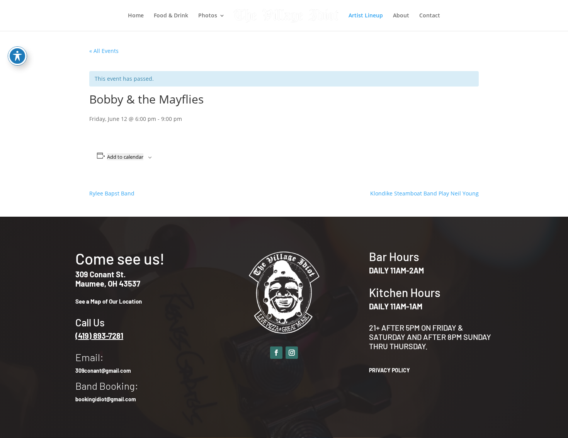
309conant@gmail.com (103, 370)
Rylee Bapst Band (111, 193)
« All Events (104, 50)
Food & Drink (171, 16)
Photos (207, 16)
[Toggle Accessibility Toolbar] (17, 56)
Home (136, 16)
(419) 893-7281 (99, 335)
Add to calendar (125, 156)
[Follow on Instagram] (292, 352)
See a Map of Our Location (108, 301)
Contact (429, 16)
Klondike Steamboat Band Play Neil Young (424, 193)
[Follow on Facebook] (276, 352)
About (401, 16)
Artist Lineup (366, 16)
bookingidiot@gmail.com (105, 399)
